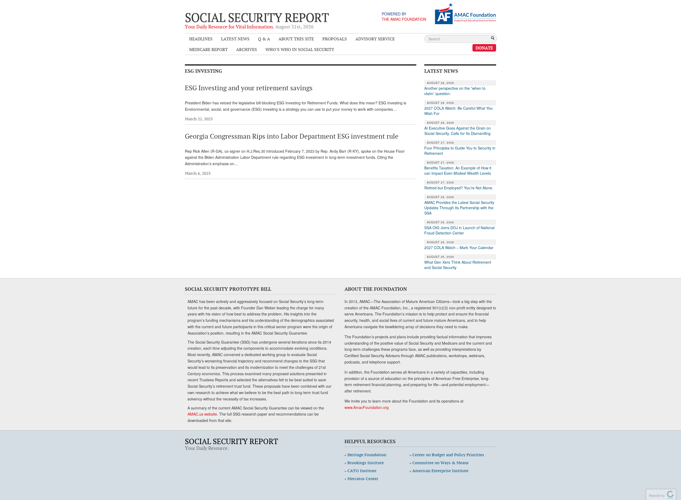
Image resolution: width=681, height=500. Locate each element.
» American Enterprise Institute (438, 470)
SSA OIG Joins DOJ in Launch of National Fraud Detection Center (459, 230)
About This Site (296, 39)
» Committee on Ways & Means (439, 462)
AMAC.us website (202, 414)
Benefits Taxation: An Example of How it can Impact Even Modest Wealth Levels (457, 170)
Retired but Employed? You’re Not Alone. (458, 187)
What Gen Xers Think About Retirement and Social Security (457, 264)
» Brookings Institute (364, 462)
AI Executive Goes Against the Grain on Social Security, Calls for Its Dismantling (457, 130)
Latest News (235, 39)
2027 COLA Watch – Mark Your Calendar (458, 247)
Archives (246, 49)
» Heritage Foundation (365, 454)
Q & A (264, 39)
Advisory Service (375, 39)
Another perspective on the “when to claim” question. (454, 91)
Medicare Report (208, 49)
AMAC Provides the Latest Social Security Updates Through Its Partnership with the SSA (459, 208)
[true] (492, 38)
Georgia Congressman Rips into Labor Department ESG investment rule (291, 136)
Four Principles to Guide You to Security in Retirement (459, 150)
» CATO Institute (360, 470)
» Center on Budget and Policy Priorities (446, 454)
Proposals (334, 39)
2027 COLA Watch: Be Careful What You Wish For (458, 110)
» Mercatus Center (361, 478)
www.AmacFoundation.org (366, 407)
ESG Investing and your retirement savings (249, 88)
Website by (656, 495)
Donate (484, 48)
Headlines (201, 39)
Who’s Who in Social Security (299, 49)
